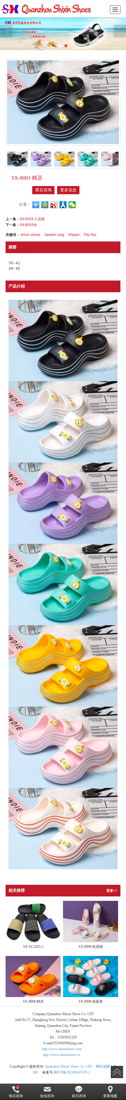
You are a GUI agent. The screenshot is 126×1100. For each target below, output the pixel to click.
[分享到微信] (72, 204)
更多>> (112, 891)
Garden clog (54, 234)
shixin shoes (30, 234)
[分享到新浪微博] (54, 204)
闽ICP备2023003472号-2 (72, 1072)
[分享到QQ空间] (45, 204)
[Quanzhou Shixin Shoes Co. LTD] (48, 8)
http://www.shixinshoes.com (61, 1049)
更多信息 (68, 190)
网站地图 (103, 1066)
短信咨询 (47, 1096)
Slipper (74, 234)
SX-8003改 (28, 224)
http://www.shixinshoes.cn (61, 1055)
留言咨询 (43, 190)
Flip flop (90, 234)
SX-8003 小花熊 (32, 218)
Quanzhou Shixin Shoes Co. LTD (68, 1066)
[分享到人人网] (63, 204)
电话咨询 (16, 1096)
